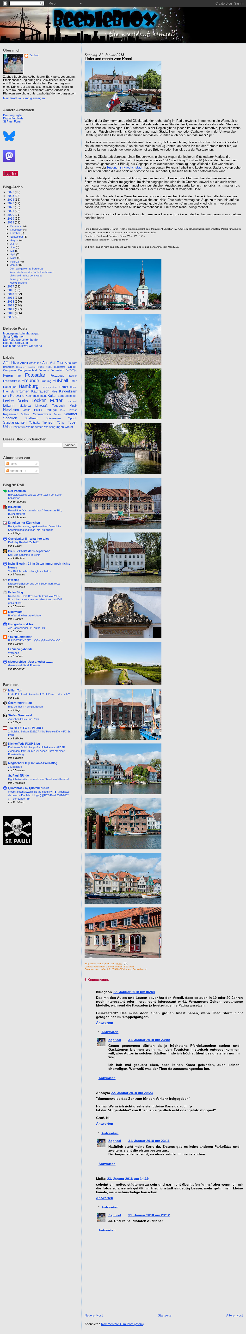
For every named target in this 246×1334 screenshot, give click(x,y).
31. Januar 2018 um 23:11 (149, 1141)
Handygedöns (49, 387)
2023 (11, 203)
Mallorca (25, 405)
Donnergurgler (12, 115)
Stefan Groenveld (20, 715)
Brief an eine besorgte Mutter (25, 615)
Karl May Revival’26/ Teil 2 (23, 542)
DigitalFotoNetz (13, 118)
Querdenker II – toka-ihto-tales (28, 538)
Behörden (8, 366)
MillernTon (15, 690)
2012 (11, 305)
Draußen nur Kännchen (24, 522)
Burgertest (60, 366)
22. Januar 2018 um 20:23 (132, 1093)
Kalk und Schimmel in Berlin (24, 554)
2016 (11, 290)
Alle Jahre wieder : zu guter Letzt (27, 627)
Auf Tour (56, 363)
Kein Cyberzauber (20, 279)
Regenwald (10, 414)
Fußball (60, 380)
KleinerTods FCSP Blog (24, 743)
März (13, 258)
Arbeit (24, 363)
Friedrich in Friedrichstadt (124, 167)
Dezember (16, 226)
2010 (11, 313)
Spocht (72, 418)
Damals (44, 370)
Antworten (104, 1022)
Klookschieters (18, 282)
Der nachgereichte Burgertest (27, 268)
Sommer (70, 414)
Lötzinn (8, 405)
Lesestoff (72, 401)
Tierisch (48, 422)
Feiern (8, 375)
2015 (11, 293)
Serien (57, 414)
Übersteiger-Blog (20, 702)
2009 (11, 316)
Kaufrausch (40, 391)
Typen (72, 422)
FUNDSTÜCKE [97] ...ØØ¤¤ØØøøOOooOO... (35, 640)
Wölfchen (13, 652)
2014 (11, 297)
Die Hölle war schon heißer (21, 339)
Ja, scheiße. (15, 766)
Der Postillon (17, 490)
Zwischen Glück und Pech (23, 719)
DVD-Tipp (71, 370)
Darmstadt (57, 370)
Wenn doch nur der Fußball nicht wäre (32, 272)
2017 (11, 286)
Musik (73, 405)
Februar (15, 261)
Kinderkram (68, 391)
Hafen (73, 381)
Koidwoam (15, 611)
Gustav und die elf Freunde (24, 665)
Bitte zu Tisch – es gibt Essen (25, 706)
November (16, 229)
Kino (6, 396)
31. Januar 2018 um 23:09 (149, 1040)
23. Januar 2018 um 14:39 (128, 1179)
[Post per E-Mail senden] (125, 963)
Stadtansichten (14, 422)
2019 (11, 218)
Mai (12, 250)
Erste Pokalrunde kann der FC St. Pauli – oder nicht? (39, 694)
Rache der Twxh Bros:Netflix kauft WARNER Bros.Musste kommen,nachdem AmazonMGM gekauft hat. (35, 599)
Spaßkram (31, 418)
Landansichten (114, 966)
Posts (13, 464)
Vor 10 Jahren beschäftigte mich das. (29, 571)
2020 (11, 214)
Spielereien (53, 418)
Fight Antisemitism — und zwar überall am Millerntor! (38, 779)
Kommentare (17, 471)
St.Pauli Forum (12, 121)
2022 (11, 207)
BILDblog (14, 506)
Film (19, 375)
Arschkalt (35, 363)
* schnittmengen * (20, 636)
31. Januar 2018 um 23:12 (149, 1215)
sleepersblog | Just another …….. (30, 661)
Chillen (72, 367)
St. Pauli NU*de (18, 775)
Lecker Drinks (15, 401)
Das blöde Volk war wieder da (22, 345)
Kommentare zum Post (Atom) (122, 1324)
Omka (27, 410)
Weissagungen (54, 427)
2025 (11, 195)
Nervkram (11, 410)
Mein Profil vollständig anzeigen (24, 98)
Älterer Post (234, 1315)
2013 (11, 301)
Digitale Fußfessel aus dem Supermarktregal (34, 583)
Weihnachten (34, 427)
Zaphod (114, 1040)
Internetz (8, 391)
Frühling (46, 381)
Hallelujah (10, 387)
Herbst (63, 387)
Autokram (71, 363)
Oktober (15, 233)
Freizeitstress (11, 381)
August (14, 240)
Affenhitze (11, 363)
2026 (11, 191)
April (13, 254)
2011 (11, 309)
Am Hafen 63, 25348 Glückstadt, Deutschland (121, 969)
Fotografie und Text (21, 624)
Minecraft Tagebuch (50, 405)
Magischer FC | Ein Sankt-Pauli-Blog (32, 763)
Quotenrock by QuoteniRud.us (28, 788)
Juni (13, 247)
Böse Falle (44, 367)
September (17, 236)
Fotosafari (99, 966)
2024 (11, 199)
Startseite (164, 1315)
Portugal (51, 410)
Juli (12, 243)
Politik (38, 410)
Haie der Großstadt (15, 342)
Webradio (19, 427)
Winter (69, 427)
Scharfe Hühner (13, 336)
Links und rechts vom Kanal (26, 275)
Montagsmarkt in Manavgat (20, 333)
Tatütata (34, 422)
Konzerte (17, 396)
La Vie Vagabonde (20, 649)
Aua (45, 363)
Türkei (61, 422)
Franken (72, 375)
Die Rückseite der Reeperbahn (29, 551)
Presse (73, 410)
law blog (13, 579)
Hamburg (28, 386)
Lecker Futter (47, 400)
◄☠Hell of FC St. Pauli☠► (26, 727)
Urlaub (8, 427)
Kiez (54, 391)
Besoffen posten (26, 367)
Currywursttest (27, 370)
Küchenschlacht (36, 396)
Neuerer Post (94, 1315)
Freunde (30, 380)
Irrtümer (22, 391)
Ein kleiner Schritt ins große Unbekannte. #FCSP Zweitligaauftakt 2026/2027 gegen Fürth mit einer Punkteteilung (36, 751)
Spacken (129, 966)
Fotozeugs (57, 375)
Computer (9, 370)
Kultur (52, 396)
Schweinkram (42, 414)
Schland (25, 414)
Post (62, 410)
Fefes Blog (15, 592)
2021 (11, 210)
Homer (73, 387)
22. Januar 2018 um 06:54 (134, 992)
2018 (11, 222)
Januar (14, 264)
